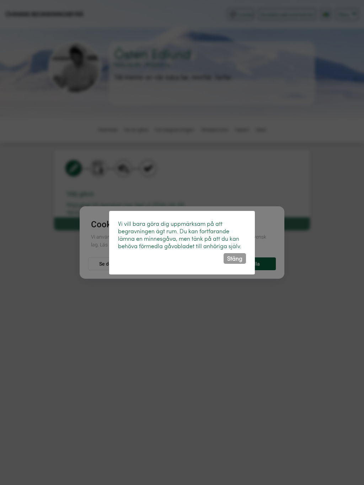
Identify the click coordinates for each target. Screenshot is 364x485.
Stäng (234, 258)
